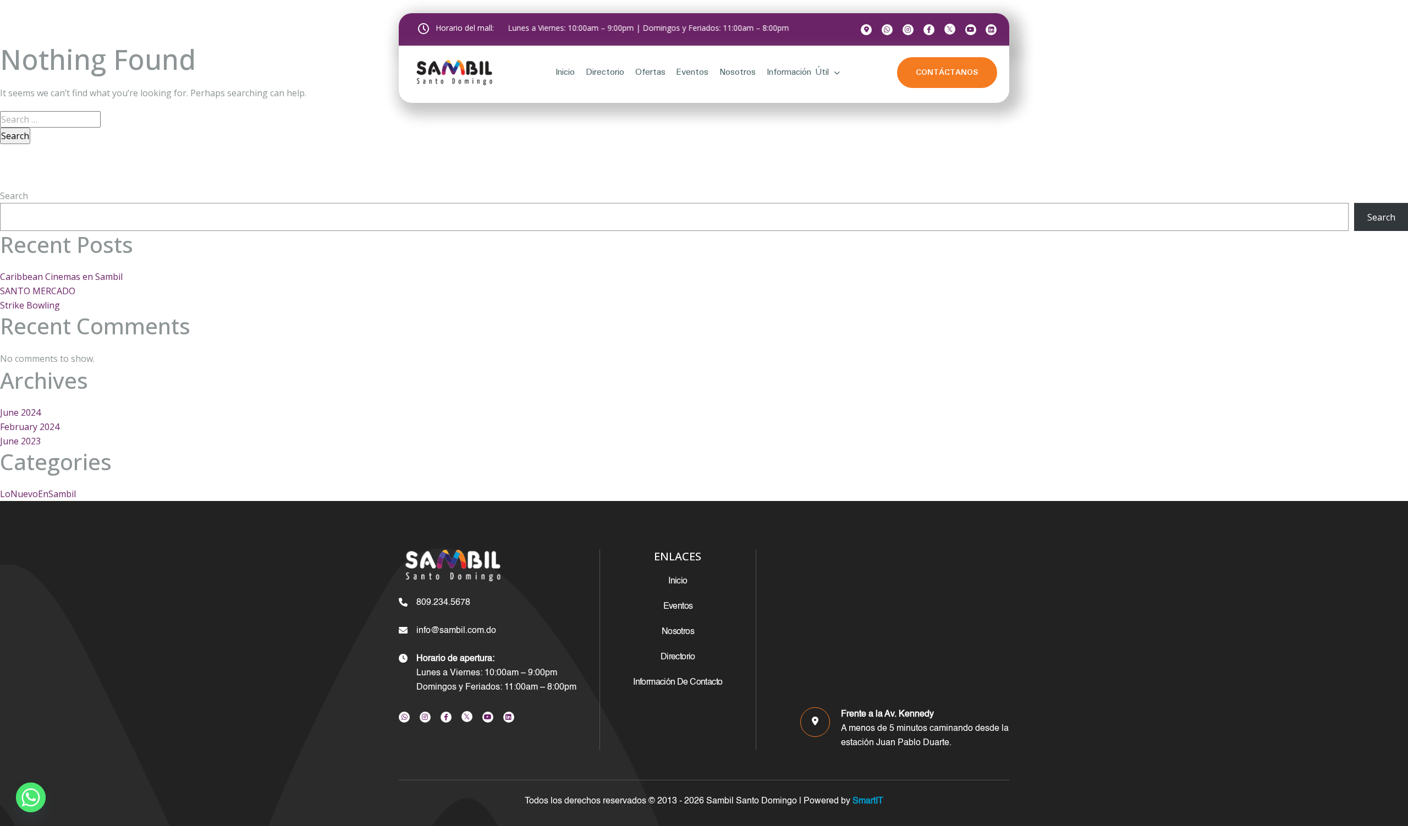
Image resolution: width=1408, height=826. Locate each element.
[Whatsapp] (31, 797)
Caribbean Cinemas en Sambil (61, 277)
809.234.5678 (443, 602)
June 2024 (20, 412)
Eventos (692, 72)
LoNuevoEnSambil (38, 494)
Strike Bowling (30, 305)
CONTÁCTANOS (947, 72)
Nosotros (737, 72)
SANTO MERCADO (37, 291)
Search (14, 196)
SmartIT (866, 801)
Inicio (565, 72)
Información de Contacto (677, 682)
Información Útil (798, 72)
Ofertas (650, 72)
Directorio (605, 72)
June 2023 (20, 441)
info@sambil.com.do (456, 630)
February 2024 (29, 427)
